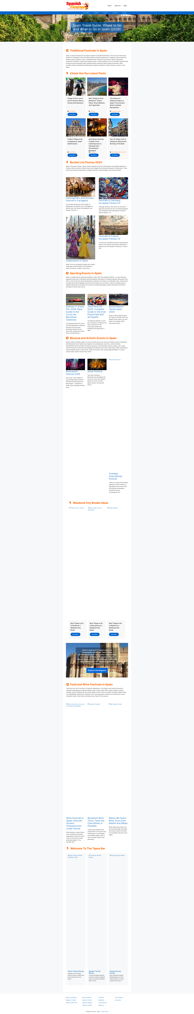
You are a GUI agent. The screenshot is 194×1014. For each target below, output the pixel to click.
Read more (72, 114)
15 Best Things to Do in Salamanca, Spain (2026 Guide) (75, 141)
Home (109, 5)
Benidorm (101, 1000)
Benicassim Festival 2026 (73, 372)
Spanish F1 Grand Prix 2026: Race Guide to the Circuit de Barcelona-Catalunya (75, 313)
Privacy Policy (104, 1011)
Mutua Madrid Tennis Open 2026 (116, 309)
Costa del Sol (103, 1002)
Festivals (92, 152)
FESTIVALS (115, 12)
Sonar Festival (94, 371)
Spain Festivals (86, 997)
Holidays (92, 111)
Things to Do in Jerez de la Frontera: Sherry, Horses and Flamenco (76, 100)
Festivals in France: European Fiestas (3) (109, 237)
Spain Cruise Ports (71, 1002)
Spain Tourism (122, 152)
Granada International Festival (115, 476)
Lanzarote (118, 1000)
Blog (125, 5)
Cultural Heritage (116, 111)
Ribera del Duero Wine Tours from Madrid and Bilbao (118, 821)
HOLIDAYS (105, 12)
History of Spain (87, 1005)
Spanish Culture (87, 1000)
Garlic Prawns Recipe (76, 971)
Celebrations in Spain (77, 260)
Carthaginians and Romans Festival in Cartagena (80, 199)
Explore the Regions (97, 670)
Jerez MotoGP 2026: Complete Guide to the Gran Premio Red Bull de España (96, 311)
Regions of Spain (71, 1000)
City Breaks (72, 111)
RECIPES (124, 12)
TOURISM (96, 12)
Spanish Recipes (87, 1002)
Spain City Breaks (71, 997)
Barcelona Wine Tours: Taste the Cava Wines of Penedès (96, 822)
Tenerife (101, 997)
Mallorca (101, 1005)
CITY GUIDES (86, 12)
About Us (118, 5)
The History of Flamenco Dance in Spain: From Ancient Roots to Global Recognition (117, 102)
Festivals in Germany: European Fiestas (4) (110, 201)
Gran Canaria (119, 997)
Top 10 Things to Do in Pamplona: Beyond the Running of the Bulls (118, 141)
